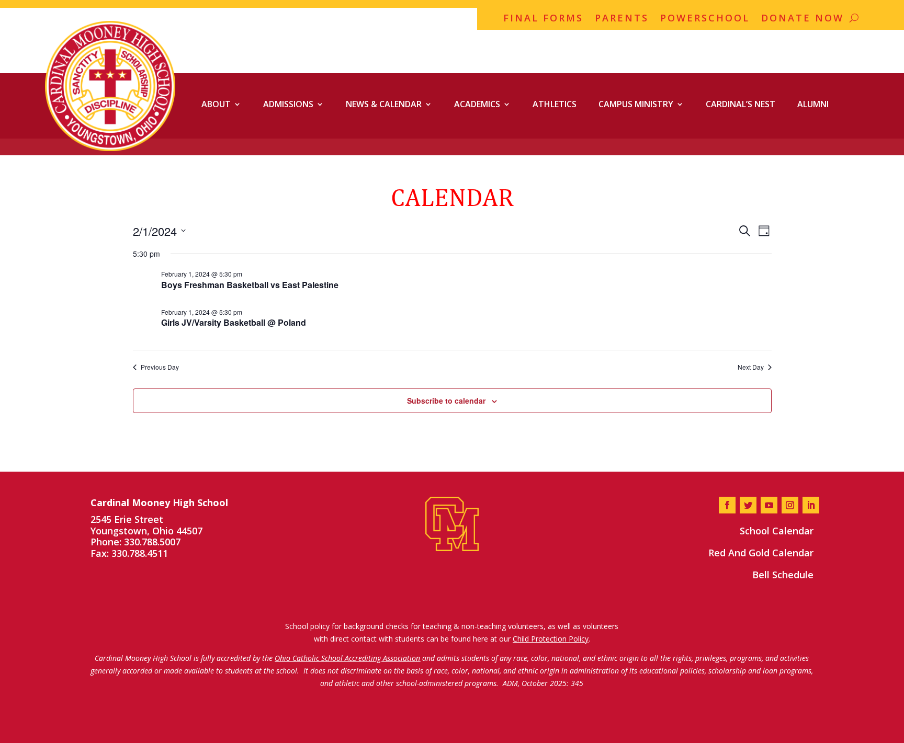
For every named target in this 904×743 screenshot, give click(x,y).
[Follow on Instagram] (790, 505)
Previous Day (160, 367)
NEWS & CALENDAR (384, 104)
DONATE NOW (802, 19)
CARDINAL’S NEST (740, 104)
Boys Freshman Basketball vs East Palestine (249, 285)
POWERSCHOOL (705, 19)
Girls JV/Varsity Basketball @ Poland (233, 322)
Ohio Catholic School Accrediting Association (347, 658)
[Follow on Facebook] (727, 505)
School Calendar (776, 530)
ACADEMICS (477, 104)
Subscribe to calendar (446, 400)
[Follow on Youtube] (769, 505)
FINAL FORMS (543, 19)
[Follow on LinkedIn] (811, 505)
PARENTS (622, 19)
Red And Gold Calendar (760, 552)
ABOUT (216, 104)
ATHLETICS (555, 104)
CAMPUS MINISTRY (635, 104)
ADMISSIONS (288, 104)
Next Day (751, 367)
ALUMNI (813, 104)
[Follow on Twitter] (748, 505)
